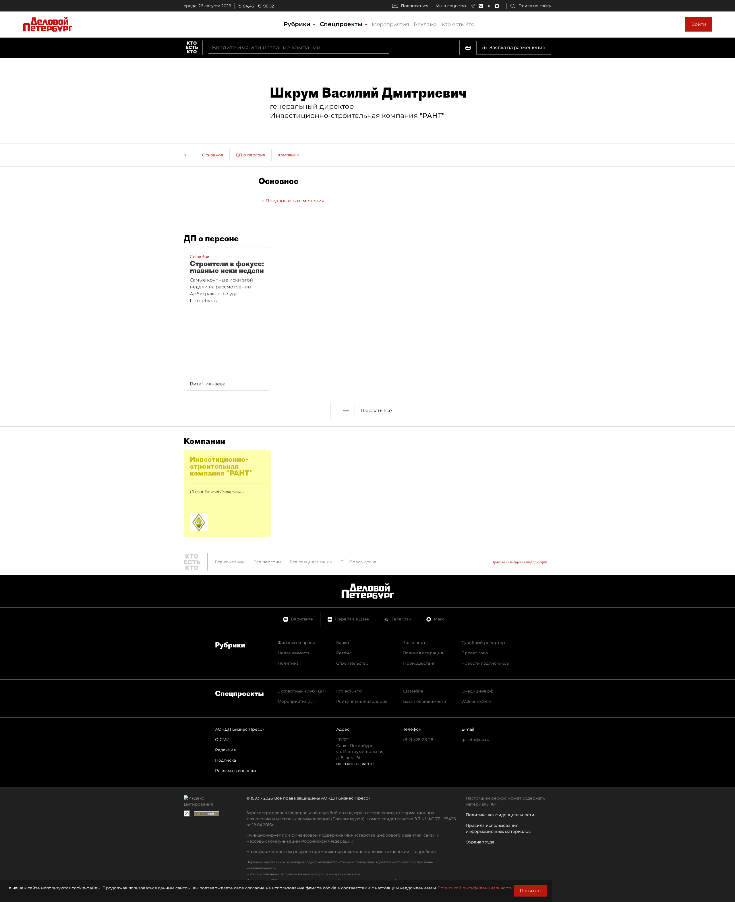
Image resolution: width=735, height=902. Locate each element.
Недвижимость (294, 652)
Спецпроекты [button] (342, 24)
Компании (288, 155)
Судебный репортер (483, 642)
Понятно (530, 890)
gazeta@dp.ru (475, 739)
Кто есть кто (349, 691)
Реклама (425, 24)
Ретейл (344, 652)
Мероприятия (390, 24)
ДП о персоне (250, 155)
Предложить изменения (294, 200)
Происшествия (419, 663)
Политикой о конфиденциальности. (475, 888)
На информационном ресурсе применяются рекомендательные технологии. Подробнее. (341, 851)
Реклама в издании (235, 770)
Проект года (474, 652)
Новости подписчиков (485, 663)
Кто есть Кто (458, 24)
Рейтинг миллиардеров (362, 701)
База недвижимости (424, 701)
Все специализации (311, 562)
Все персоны (267, 562)
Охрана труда (480, 842)
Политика (288, 663)
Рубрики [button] (298, 24)
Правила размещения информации (519, 562)
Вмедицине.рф (477, 691)
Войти (698, 24)
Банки (342, 642)
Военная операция (423, 652)
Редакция (225, 749)
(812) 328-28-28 (418, 739)
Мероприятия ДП (296, 701)
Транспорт (414, 642)
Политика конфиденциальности (500, 814)
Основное (212, 155)
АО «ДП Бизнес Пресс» (239, 729)
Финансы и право (296, 642)
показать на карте (355, 763)
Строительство (352, 663)
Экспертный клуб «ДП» (302, 691)
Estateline (413, 691)
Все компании (230, 562)
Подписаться (414, 5)
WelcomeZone (476, 701)
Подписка (225, 760)
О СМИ (222, 739)
